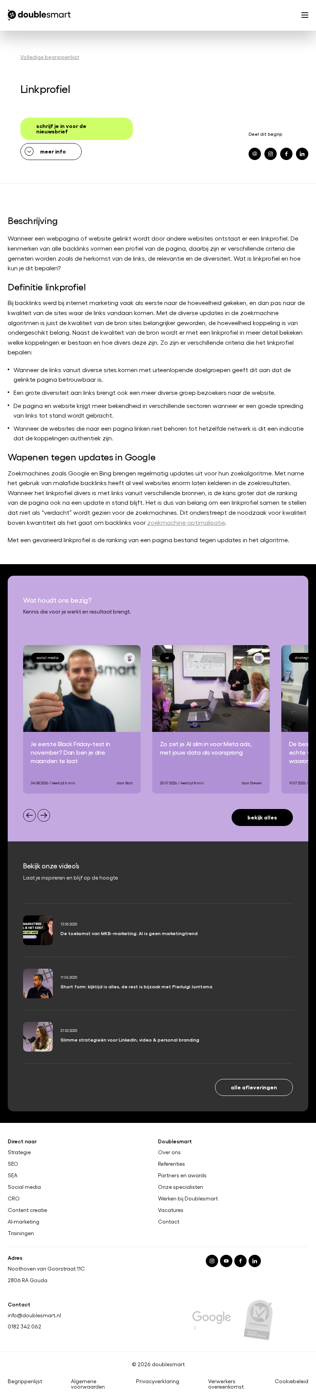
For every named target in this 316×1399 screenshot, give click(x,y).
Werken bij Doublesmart (188, 1198)
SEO (13, 1163)
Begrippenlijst (25, 1381)
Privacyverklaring (157, 1381)
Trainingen (21, 1233)
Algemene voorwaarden (88, 1384)
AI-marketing (23, 1221)
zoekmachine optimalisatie (186, 522)
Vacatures (170, 1210)
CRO (14, 1198)
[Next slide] (43, 815)
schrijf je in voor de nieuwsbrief (61, 128)
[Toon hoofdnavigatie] (304, 16)
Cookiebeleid (291, 1381)
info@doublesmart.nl (34, 1314)
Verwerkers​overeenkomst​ (226, 1384)
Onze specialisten (180, 1187)
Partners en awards (182, 1175)
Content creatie (27, 1210)
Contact (168, 1221)
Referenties (171, 1163)
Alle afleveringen (254, 1087)
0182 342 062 (24, 1326)
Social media (24, 1187)
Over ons (169, 1152)
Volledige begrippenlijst (49, 57)
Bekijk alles (262, 817)
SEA (12, 1175)
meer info (53, 151)
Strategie (19, 1152)
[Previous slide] (29, 815)
